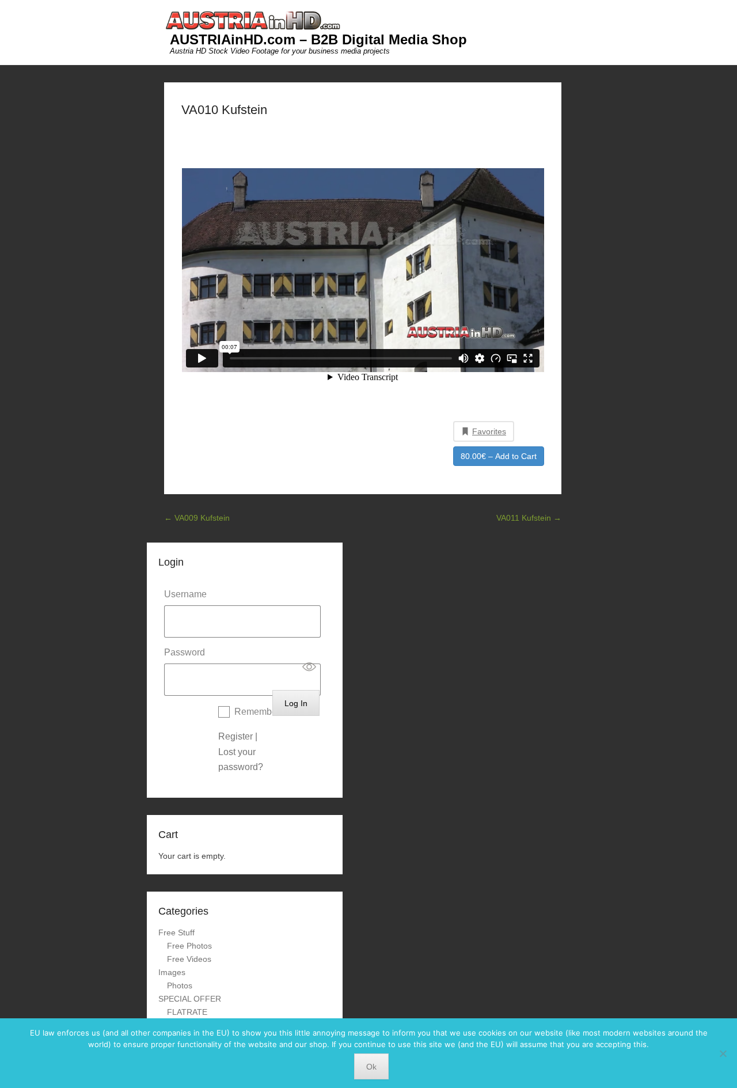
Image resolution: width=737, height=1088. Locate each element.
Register (235, 736)
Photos (179, 985)
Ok (371, 1066)
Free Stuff (176, 932)
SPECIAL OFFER (189, 998)
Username (185, 594)
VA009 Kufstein (197, 517)
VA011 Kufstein (528, 517)
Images (171, 972)
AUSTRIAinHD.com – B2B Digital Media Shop (318, 39)
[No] (722, 1053)
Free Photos (189, 945)
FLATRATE (187, 1012)
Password (184, 652)
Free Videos (189, 959)
